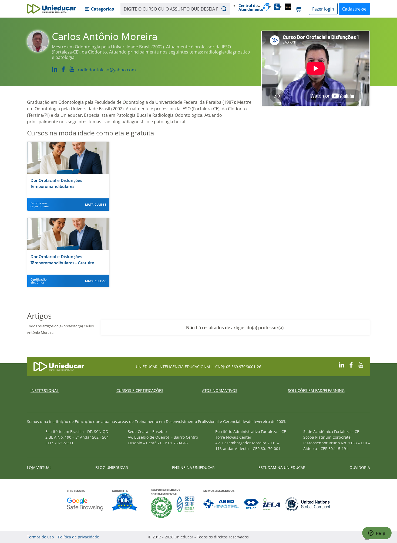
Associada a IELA (272, 504)
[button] (99, 9)
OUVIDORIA (359, 467)
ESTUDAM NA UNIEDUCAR (281, 467)
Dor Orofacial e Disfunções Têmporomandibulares (56, 183)
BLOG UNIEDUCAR (111, 467)
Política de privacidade (78, 536)
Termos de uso (40, 536)
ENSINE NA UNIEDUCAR (193, 467)
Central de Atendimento (248, 7)
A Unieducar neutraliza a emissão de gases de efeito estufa (161, 507)
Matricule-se (95, 204)
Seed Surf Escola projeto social (185, 507)
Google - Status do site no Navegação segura (85, 504)
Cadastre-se (354, 9)
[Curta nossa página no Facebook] (351, 364)
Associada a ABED (221, 504)
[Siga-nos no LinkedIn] (341, 364)
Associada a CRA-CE (251, 504)
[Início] (51, 9)
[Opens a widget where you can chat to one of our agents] (377, 533)
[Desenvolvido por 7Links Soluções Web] (318, 537)
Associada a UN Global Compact (308, 504)
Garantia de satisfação (125, 502)
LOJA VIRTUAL (39, 467)
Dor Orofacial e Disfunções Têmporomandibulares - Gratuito (62, 259)
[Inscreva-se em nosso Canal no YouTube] (361, 364)
